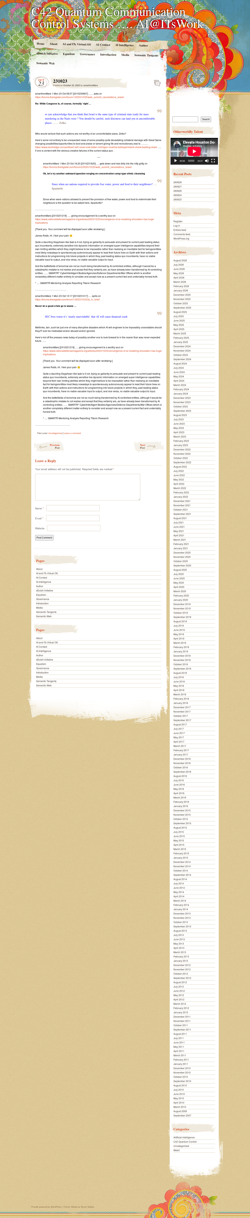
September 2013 (182, 926)
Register (177, 221)
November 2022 (182, 453)
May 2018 (178, 685)
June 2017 (179, 733)
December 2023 (182, 397)
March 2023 (179, 436)
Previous (55, 446)
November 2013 (182, 917)
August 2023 (180, 415)
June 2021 (179, 526)
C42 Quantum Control (185, 1141)
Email (39, 518)
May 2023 (178, 428)
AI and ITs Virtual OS (76, 44)
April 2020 (178, 586)
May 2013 (178, 943)
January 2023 (180, 445)
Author (143, 45)
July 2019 (178, 625)
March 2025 (179, 333)
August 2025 (180, 311)
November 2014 (182, 866)
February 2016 (181, 801)
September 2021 (182, 513)
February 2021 (181, 544)
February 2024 (181, 389)
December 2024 (182, 346)
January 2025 (180, 342)
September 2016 (182, 771)
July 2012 (178, 986)
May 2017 (178, 737)
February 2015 (181, 853)
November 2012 (182, 969)
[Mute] (207, 161)
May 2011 (178, 1046)
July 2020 (178, 574)
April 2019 (178, 638)
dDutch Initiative (47, 53)
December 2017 (182, 707)
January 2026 (180, 290)
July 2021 (178, 522)
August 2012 (180, 982)
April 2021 (178, 535)
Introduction (108, 54)
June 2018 (179, 681)
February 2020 (181, 595)
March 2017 (179, 745)
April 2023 (178, 432)
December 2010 (182, 1068)
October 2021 (180, 509)
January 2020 (180, 599)
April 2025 (178, 329)
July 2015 (178, 831)
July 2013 (178, 935)
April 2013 (178, 947)
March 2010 (179, 1106)
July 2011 (178, 1038)
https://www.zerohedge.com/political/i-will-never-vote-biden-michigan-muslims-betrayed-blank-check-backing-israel (96, 147)
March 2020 (179, 591)
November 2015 (182, 814)
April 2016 (178, 793)
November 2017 (182, 711)
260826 (177, 190)
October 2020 (180, 561)
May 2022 (178, 479)
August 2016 (180, 776)
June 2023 (179, 423)
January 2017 (180, 754)
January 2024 (180, 393)
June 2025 (179, 320)
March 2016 (179, 797)
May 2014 (178, 892)
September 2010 (182, 1081)
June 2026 (179, 269)
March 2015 (179, 849)
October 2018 (180, 664)
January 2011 (180, 1063)
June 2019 (179, 629)
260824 (177, 195)
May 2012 (178, 995)
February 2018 (181, 698)
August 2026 (180, 260)
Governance (87, 54)
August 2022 (180, 466)
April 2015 (178, 844)
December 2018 (182, 655)
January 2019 (180, 651)
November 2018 (182, 660)
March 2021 (179, 539)
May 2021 (178, 531)
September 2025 (182, 307)
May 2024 (178, 376)
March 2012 (179, 1003)
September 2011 (182, 1029)
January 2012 (180, 1012)
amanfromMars (90, 85)
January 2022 (180, 496)
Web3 (176, 1150)
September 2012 (182, 978)
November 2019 (182, 608)
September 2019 (182, 617)
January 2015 (180, 857)
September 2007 (182, 1115)
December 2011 (182, 1016)
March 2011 (179, 1055)
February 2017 (181, 750)
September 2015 (182, 823)
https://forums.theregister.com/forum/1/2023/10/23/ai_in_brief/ (67, 299)
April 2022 (178, 483)
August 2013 (180, 930)
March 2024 (179, 385)
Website (39, 528)
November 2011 (182, 1020)
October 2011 (180, 1025)
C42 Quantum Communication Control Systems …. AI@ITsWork (117, 17)
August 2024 (180, 363)
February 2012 (181, 1008)
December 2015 (182, 810)
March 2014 (179, 900)
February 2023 (181, 440)
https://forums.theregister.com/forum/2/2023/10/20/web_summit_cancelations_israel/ (87, 167)
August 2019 (180, 621)
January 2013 (180, 960)
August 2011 (180, 1033)
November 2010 (182, 1072)
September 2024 (182, 359)
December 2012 (182, 965)
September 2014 (182, 874)
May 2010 (178, 1098)
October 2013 (180, 922)
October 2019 (180, 612)
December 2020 (182, 552)
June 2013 (179, 939)
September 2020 (182, 565)
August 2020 (180, 569)
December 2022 (182, 449)
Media (125, 55)
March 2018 (179, 694)
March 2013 (179, 952)
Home (40, 43)
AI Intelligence (124, 45)
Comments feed (181, 234)
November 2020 (182, 556)
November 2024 (182, 350)
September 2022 (182, 462)
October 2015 (180, 819)
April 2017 (178, 741)
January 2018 (180, 703)
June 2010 (179, 1094)
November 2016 (182, 763)
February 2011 (181, 1059)
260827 (177, 186)
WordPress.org (181, 238)
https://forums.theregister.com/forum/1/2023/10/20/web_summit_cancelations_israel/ (79, 97)
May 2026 (178, 273)
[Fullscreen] (213, 161)
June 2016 (179, 784)
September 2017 (182, 720)
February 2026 (181, 286)
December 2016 (182, 758)
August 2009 (180, 1111)
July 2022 (178, 470)
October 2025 (180, 303)
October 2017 (180, 715)
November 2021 (182, 505)
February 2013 (181, 956)
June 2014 (179, 887)
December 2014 (182, 861)
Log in (176, 225)
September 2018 (182, 668)
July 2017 (178, 728)
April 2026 (178, 277)
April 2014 (178, 896)
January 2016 (180, 806)
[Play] (176, 161)
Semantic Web (45, 63)
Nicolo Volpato (87, 1206)
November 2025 (182, 299)
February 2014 (181, 904)
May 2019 (178, 634)
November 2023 (182, 402)
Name (39, 508)
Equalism (69, 54)
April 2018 (178, 690)
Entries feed (179, 229)
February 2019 (181, 647)
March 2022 (179, 488)
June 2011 (179, 1042)
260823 (177, 199)
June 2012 (179, 990)
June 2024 (179, 372)
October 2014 (180, 870)
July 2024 (178, 367)
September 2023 (182, 410)
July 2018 (178, 677)
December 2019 (182, 604)
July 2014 (178, 883)
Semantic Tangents (146, 55)
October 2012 (180, 973)
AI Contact (103, 44)
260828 (177, 182)
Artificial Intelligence (184, 1137)
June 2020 (179, 578)
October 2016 (180, 767)
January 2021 (180, 548)
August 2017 (180, 724)
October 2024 (180, 354)
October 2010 (180, 1076)
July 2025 (178, 316)
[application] (194, 151)
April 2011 (178, 1051)
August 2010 (180, 1085)
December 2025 (182, 294)
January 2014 (180, 909)
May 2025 (178, 324)
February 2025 (181, 337)
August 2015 (180, 827)
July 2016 (178, 780)
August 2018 (180, 672)
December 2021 (182, 501)
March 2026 (179, 281)
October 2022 (180, 458)
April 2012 (178, 999)
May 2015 (178, 840)
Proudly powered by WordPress (46, 1206)
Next (142, 446)
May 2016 (178, 788)
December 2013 (182, 913)
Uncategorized (55, 433)
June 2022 (179, 475)
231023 (156, 81)
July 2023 (178, 419)
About (53, 43)
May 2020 (178, 582)
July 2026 (178, 264)
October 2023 (180, 406)
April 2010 (178, 1102)
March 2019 (179, 642)
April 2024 (178, 380)
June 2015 (179, 836)
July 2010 (178, 1089)
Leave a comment (72, 433)
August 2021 (180, 518)
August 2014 (180, 879)
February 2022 (181, 492)
